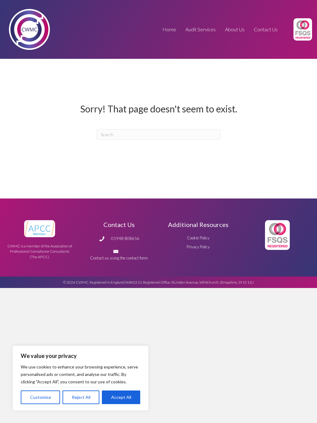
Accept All (121, 397)
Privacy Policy (198, 246)
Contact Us (119, 224)
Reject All (81, 397)
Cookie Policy (198, 237)
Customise (40, 397)
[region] (80, 378)
